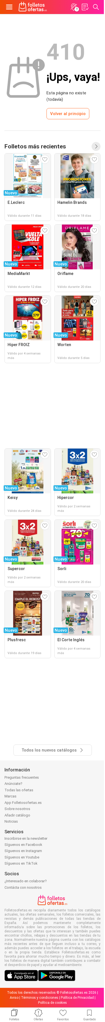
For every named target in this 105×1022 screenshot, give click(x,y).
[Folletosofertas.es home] (32, 7)
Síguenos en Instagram (23, 851)
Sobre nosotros (17, 809)
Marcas (10, 796)
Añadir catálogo (17, 815)
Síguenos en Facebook (23, 845)
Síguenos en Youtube (21, 857)
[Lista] (84, 7)
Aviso (14, 998)
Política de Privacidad (77, 998)
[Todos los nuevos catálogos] (96, 146)
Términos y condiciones (39, 998)
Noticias (11, 821)
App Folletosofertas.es (23, 803)
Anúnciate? (13, 783)
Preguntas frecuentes (21, 777)
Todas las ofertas (18, 790)
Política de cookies (52, 1003)
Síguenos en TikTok (21, 863)
